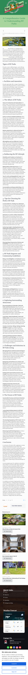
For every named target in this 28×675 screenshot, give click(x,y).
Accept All (14, 663)
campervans (5, 57)
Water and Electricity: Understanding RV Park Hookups (13, 578)
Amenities (7, 600)
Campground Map (9, 603)
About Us (7, 594)
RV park (6, 48)
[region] (14, 662)
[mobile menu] (26, 3)
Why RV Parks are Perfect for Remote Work (11, 529)
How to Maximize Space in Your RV (9, 556)
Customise (14, 667)
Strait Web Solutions (14, 33)
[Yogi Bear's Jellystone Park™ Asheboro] (14, 6)
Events (6, 597)
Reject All (14, 671)
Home (6, 592)
